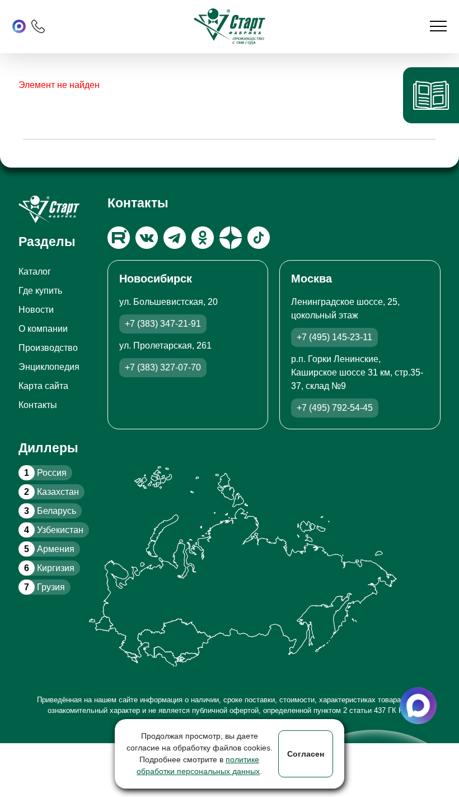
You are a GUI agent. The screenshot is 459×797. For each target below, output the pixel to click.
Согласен (305, 753)
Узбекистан (53, 530)
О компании (43, 328)
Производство (48, 348)
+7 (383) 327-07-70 (163, 367)
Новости (36, 309)
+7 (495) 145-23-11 (334, 337)
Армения (49, 549)
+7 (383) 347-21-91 (163, 323)
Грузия (44, 587)
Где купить (40, 290)
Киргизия (49, 568)
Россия (45, 473)
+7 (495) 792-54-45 (335, 408)
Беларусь (50, 511)
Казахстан (51, 492)
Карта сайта (43, 386)
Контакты (37, 405)
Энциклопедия (48, 367)
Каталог (34, 271)
